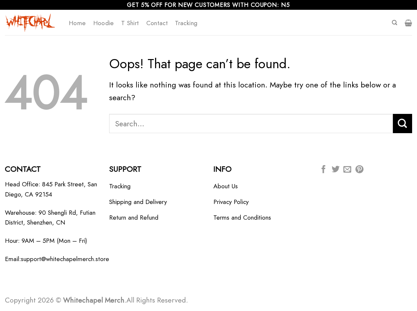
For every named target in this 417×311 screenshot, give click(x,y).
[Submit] (402, 123)
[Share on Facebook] (323, 169)
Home (77, 22)
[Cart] (408, 23)
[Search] (394, 22)
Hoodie (103, 22)
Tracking (186, 22)
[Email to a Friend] (347, 169)
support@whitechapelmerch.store (65, 258)
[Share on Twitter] (335, 169)
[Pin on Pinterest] (359, 169)
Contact (157, 22)
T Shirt (130, 22)
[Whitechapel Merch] (32, 22)
